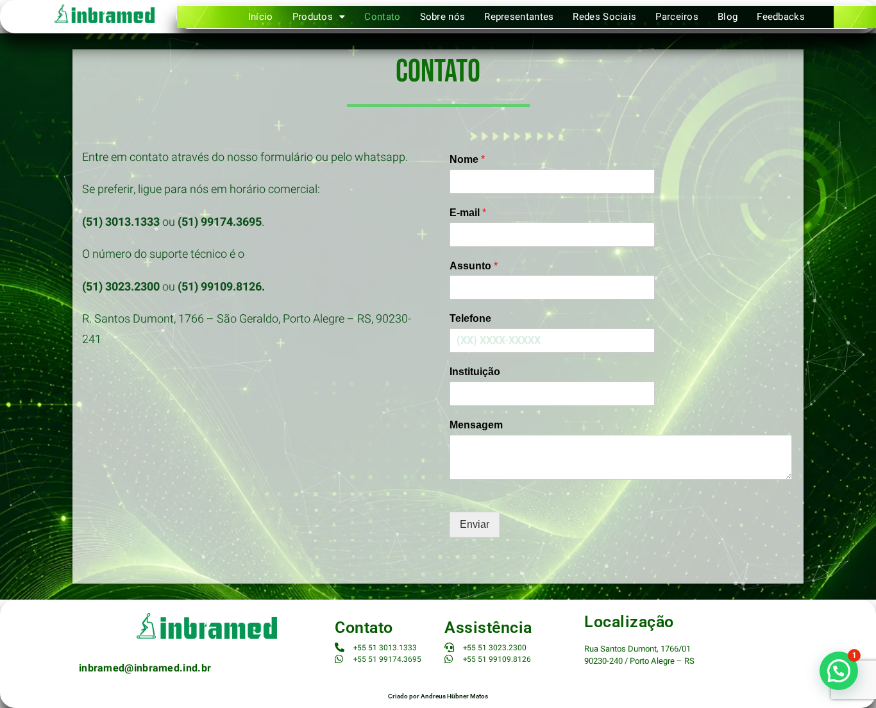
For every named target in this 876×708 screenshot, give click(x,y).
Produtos (312, 17)
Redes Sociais (604, 17)
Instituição (475, 371)
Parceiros (676, 17)
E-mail (468, 212)
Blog (727, 17)
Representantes (518, 17)
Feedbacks (781, 17)
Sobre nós (443, 17)
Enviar (474, 524)
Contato (382, 17)
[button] (319, 17)
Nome (467, 159)
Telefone (470, 318)
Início (260, 17)
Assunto (474, 265)
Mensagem (476, 424)
